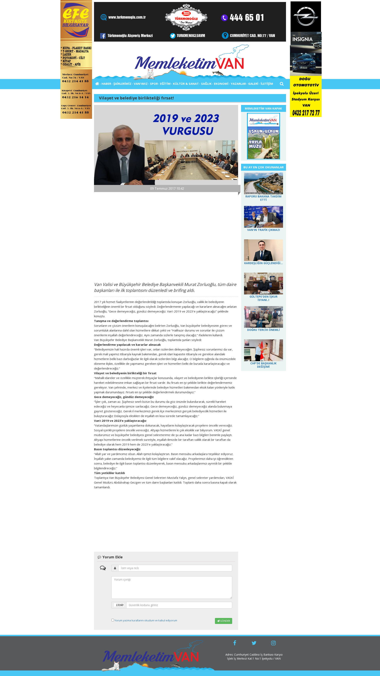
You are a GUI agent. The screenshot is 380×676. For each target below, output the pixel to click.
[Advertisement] (166, 235)
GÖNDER (224, 621)
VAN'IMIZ (141, 84)
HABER (106, 84)
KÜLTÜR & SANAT (186, 84)
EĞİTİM (165, 84)
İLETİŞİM (267, 84)
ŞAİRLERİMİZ (122, 84)
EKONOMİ (221, 84)
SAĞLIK (206, 84)
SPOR (154, 84)
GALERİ (253, 84)
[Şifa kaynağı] (263, 136)
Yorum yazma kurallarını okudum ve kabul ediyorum (146, 620)
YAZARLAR (238, 84)
